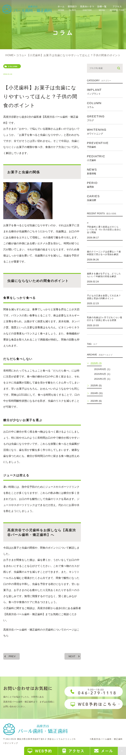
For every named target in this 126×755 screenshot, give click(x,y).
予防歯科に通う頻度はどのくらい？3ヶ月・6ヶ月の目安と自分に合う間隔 (104, 230)
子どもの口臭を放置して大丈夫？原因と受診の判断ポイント (104, 297)
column (12, 66)
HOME (9, 55)
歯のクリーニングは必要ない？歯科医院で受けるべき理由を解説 (104, 253)
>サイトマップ (10, 743)
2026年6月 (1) (102, 374)
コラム (20, 55)
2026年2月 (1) (102, 379)
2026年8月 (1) (102, 369)
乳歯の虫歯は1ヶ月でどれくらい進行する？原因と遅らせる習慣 (104, 318)
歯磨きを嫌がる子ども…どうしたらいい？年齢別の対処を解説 (104, 275)
